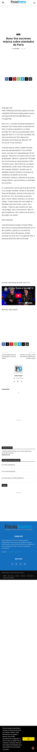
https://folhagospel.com (18, 378)
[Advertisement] (18, 21)
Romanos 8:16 (6, 455)
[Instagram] (18, 382)
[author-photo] (18, 373)
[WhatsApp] (18, 79)
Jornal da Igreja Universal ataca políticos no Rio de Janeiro (9, 356)
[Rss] (25, 564)
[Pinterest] (14, 79)
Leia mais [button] (6, 749)
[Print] (30, 79)
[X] (10, 79)
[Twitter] (20, 564)
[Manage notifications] (33, 748)
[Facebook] (6, 79)
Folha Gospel (16, 48)
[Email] (26, 79)
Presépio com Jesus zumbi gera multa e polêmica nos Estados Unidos (27, 356)
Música (7, 7)
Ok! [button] (28, 739)
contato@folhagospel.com (14, 552)
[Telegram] (22, 79)
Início (3, 7)
